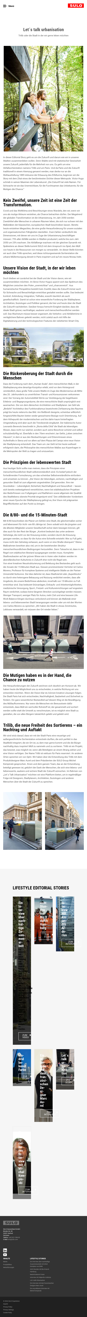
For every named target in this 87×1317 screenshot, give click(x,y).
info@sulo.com (13, 1239)
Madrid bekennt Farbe (37, 1274)
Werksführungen (8, 1267)
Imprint (5, 1304)
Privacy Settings (8, 1310)
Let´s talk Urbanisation (37, 1280)
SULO (76, 5)
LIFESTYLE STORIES (38, 1259)
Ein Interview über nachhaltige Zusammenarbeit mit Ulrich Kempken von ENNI (40, 1264)
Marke (5, 1261)
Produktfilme (7, 1264)
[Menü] (5, 6)
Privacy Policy (7, 1307)
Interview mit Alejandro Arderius (40, 1277)
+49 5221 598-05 (14, 1237)
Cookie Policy (7, 1312)
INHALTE (6, 1259)
